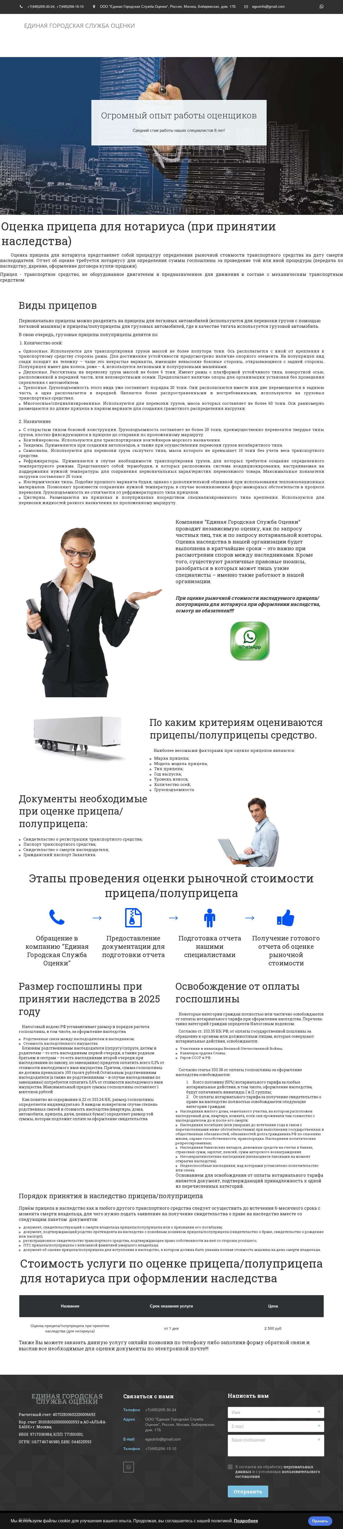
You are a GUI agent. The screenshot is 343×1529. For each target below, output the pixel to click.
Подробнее (246, 1521)
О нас (91, 47)
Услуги (136, 47)
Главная (44, 47)
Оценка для (247, 47)
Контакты (191, 47)
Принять (320, 1521)
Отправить (248, 1491)
